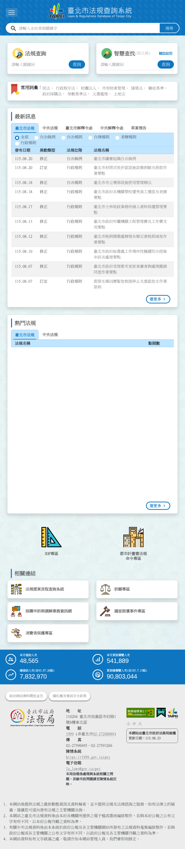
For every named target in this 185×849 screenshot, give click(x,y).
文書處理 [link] (100, 94)
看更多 (155, 299)
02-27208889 (103, 734)
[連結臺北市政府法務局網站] (32, 718)
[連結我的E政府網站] (161, 713)
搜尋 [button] (169, 28)
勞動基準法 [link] (77, 94)
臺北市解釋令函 (79, 128)
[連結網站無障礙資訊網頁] (140, 713)
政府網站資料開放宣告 (26, 696)
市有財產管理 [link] (113, 88)
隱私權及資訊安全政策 (69, 696)
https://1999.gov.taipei (88, 757)
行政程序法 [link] (65, 88)
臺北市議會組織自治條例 (115, 159)
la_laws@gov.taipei (83, 769)
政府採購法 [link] (52, 94)
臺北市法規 (24, 128)
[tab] (25, 128)
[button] (175, 836)
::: (3, 38)
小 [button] (128, 724)
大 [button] (140, 724)
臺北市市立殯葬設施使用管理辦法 (123, 182)
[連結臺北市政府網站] (173, 713)
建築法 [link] (137, 88)
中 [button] (134, 724)
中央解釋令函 (111, 128)
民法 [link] (46, 88)
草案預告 (138, 128)
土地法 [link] (119, 94)
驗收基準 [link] (156, 88)
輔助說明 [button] (165, 53)
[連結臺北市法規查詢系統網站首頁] (90, 11)
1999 (70, 734)
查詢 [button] (77, 64)
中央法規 (50, 128)
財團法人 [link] (88, 88)
